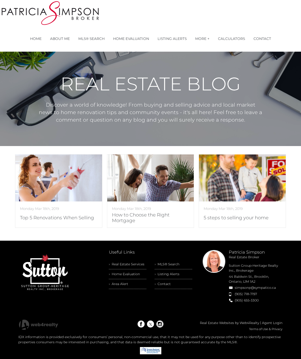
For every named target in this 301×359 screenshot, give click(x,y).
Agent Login (272, 323)
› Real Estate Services (126, 264)
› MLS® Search (167, 264)
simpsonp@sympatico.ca (255, 288)
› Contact (163, 284)
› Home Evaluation (124, 274)
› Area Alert (118, 284)
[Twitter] (150, 324)
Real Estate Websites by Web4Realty (229, 323)
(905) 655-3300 (247, 300)
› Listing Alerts (167, 274)
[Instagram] (159, 324)
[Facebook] (141, 324)
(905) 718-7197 (246, 294)
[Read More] (58, 191)
